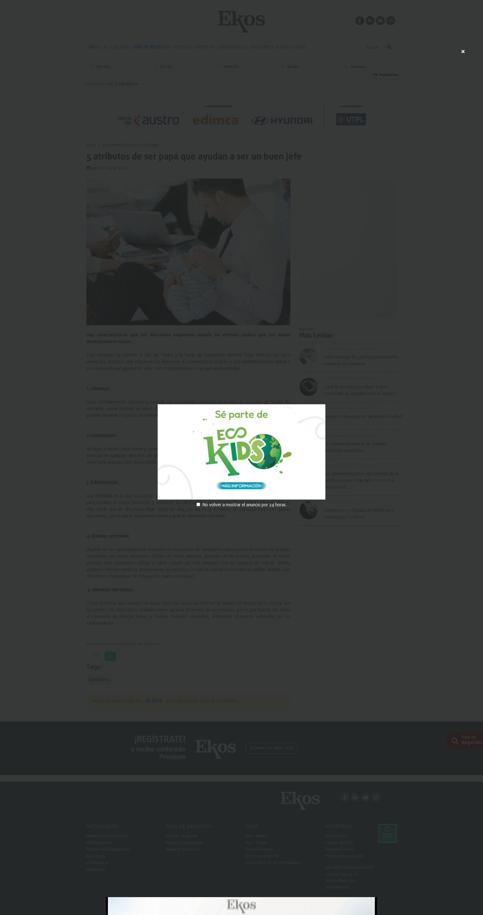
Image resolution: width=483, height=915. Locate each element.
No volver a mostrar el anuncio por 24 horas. (244, 505)
